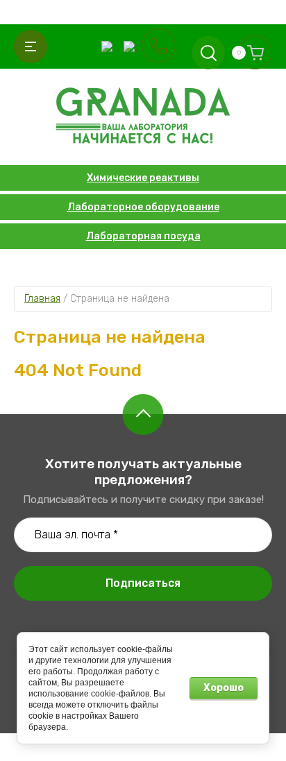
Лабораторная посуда (143, 236)
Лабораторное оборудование (143, 207)
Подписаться (143, 583)
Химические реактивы (143, 178)
